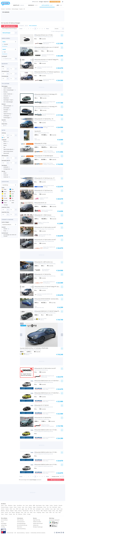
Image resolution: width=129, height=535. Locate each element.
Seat (28, 512)
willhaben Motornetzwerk (38, 523)
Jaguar (23, 509)
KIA (28, 509)
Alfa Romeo (10, 505)
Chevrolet (60, 505)
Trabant (6, 514)
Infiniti (11, 509)
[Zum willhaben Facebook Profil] (63, 532)
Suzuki (47, 512)
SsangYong (39, 512)
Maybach (12, 510)
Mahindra (3, 510)
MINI (42, 510)
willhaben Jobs (35, 525)
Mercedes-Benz (26, 510)
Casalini (51, 505)
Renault (13, 512)
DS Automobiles (39, 507)
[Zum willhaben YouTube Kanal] (59, 532)
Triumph (10, 514)
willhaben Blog (4, 525)
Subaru (43, 512)
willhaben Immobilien (37, 521)
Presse (2, 521)
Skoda (31, 512)
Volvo (14, 514)
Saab (25, 512)
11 (39, 28)
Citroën (15, 507)
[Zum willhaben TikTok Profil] (57, 532)
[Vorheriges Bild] (21, 334)
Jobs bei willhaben (4, 519)
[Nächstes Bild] (62, 334)
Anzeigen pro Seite (55, 476)
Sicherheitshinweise (21, 521)
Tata (53, 512)
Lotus (61, 509)
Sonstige (28, 514)
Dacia (26, 507)
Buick (44, 505)
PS (4, 137)
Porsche (6, 512)
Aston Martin (19, 505)
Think (60, 512)
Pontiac (2, 512)
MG (34, 510)
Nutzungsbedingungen (21, 523)
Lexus (51, 509)
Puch (10, 512)
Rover (22, 512)
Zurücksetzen (4, 46)
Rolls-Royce (18, 512)
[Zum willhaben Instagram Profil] (54, 532)
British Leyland (39, 505)
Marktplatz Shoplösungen (38, 526)
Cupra (23, 507)
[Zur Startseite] (5, 4)
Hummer (2, 509)
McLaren (20, 510)
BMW (34, 505)
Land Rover (47, 509)
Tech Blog (3, 526)
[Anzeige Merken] (62, 35)
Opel (57, 510)
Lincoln (58, 509)
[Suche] (16, 58)
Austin (27, 505)
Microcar (38, 510)
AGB (15, 532)
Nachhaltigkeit (3, 523)
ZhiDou (24, 514)
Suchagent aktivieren (56, 479)
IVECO (17, 509)
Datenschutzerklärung (21, 528)
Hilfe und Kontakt (20, 519)
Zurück (21, 28)
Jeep (26, 509)
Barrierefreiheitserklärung (22, 525)
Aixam (6, 505)
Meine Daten (19, 526)
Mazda (16, 510)
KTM (31, 509)
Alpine (15, 505)
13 (44, 28)
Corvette (19, 507)
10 (37, 28)
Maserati (7, 510)
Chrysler (11, 507)
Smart (34, 512)
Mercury (31, 510)
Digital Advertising (36, 519)
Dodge (34, 507)
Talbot (50, 512)
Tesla (56, 512)
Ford (50, 507)
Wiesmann (20, 514)
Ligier (55, 509)
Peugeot (60, 510)
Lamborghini (38, 509)
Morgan (50, 510)
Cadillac (47, 505)
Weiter (47, 28)
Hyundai (7, 509)
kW (8, 137)
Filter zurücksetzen (33, 25)
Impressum (27, 532)
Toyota (2, 514)
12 (42, 28)
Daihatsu (30, 507)
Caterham (56, 505)
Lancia (43, 509)
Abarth (2, 505)
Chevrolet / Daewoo (4, 507)
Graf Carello (54, 507)
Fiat (48, 507)
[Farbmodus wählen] (62, 1)
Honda (59, 507)
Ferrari (45, 507)
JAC (20, 509)
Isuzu (14, 509)
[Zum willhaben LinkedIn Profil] (61, 532)
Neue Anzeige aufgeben (55, 1)
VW (16, 514)
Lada (34, 509)
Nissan (54, 510)
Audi (24, 505)
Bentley (30, 505)
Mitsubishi (45, 510)
